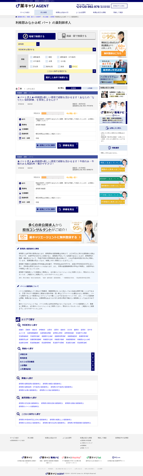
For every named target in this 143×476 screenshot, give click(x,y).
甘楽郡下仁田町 (81, 333)
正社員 (35, 66)
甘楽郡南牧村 (23, 336)
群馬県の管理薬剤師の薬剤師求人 (79, 423)
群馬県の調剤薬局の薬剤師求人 (30, 383)
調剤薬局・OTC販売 (68, 57)
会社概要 (100, 468)
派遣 (62, 66)
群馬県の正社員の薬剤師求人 (29, 403)
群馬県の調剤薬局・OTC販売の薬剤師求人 (34, 387)
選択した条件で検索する (57, 77)
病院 (50, 57)
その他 (62, 61)
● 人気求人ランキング (86, 443)
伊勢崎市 (42, 330)
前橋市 (21, 330)
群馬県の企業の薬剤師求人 (28, 390)
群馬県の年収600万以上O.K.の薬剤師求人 (33, 419)
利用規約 (50, 468)
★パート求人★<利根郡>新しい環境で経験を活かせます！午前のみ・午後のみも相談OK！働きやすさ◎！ (55, 162)
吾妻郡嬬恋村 (72, 336)
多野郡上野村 (57, 333)
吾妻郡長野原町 (60, 336)
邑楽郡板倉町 (35, 342)
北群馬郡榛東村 (32, 333)
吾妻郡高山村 (23, 339)
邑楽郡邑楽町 (82, 342)
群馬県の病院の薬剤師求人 (52, 383)
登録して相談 (118, 12)
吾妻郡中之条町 (47, 336)
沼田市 (56, 330)
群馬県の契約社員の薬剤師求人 (52, 403)
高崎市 (28, 330)
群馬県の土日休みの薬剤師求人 (30, 423)
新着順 (73, 88)
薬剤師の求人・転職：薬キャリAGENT (29, 17)
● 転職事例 (83, 445)
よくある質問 (80, 12)
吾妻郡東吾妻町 (35, 339)
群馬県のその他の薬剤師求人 (50, 390)
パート (74, 66)
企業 (50, 61)
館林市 (63, 330)
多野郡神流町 (69, 333)
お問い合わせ (78, 468)
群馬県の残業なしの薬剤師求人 (61, 419)
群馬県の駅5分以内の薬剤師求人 (54, 423)
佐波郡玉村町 (23, 342)
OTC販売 (36, 61)
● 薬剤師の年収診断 (85, 440)
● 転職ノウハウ (84, 448)
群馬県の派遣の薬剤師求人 (74, 403)
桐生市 (34, 330)
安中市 (89, 330)
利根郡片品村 (48, 339)
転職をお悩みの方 (62, 12)
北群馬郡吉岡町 (45, 333)
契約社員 (49, 66)
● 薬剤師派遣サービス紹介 (17, 440)
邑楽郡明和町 (46, 342)
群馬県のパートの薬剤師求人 (29, 406)
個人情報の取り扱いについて (64, 468)
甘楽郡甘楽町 (35, 336)
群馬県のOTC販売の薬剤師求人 (62, 387)
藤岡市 (76, 330)
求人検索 (43, 12)
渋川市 (69, 330)
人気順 (90, 88)
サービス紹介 (25, 12)
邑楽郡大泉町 (70, 342)
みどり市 (22, 333)
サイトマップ (41, 468)
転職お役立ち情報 (99, 12)
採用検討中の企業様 (121, 438)
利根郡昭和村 (70, 339)
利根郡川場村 (59, 339)
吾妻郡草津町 (83, 336)
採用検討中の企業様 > (119, 6)
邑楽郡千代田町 (58, 342)
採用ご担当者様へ (90, 468)
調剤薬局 (36, 57)
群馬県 (52, 17)
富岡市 (83, 330)
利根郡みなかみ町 (83, 339)
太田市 (49, 330)
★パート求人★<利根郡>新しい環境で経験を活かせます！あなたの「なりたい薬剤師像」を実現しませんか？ (55, 98)
